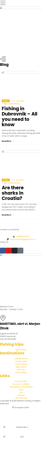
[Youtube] (9, 250)
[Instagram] (15, 250)
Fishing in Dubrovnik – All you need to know (19, 116)
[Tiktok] (20, 250)
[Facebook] (3, 250)
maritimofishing (13, 104)
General (6, 101)
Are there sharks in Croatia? (13, 193)
